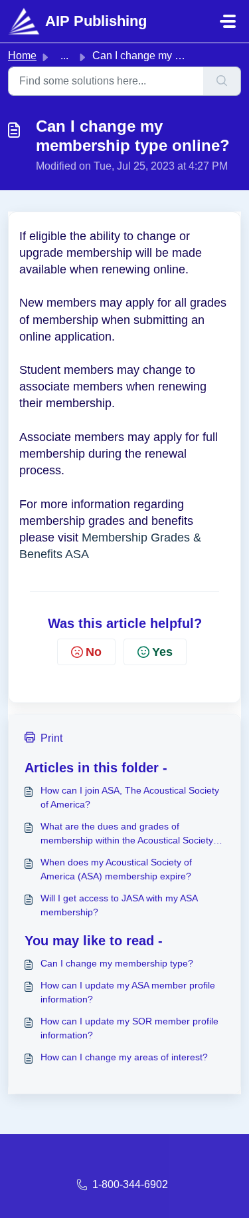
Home (22, 55)
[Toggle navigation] (227, 21)
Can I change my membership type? (117, 963)
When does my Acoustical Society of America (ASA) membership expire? (116, 869)
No (94, 652)
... (64, 55)
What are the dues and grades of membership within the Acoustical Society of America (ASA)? (132, 834)
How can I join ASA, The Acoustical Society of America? (130, 797)
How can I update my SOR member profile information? (129, 1028)
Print (51, 738)
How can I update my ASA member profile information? (128, 992)
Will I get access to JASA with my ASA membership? (119, 905)
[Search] (222, 81)
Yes (162, 652)
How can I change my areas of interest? (124, 1057)
